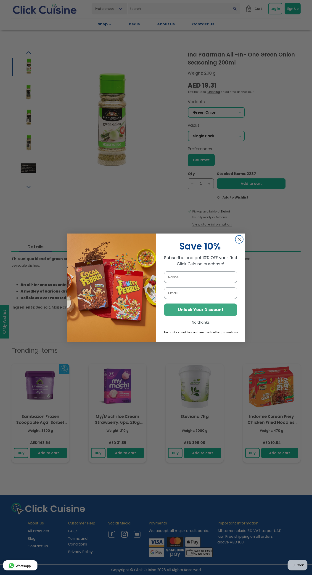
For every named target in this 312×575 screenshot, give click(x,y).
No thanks (201, 322)
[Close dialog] (239, 239)
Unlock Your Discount (200, 309)
